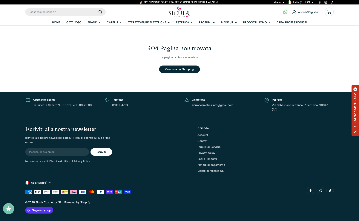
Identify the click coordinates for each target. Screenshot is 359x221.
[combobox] (65, 12)
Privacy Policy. (82, 161)
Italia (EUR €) (301, 2)
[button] (355, 110)
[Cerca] (100, 12)
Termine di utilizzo (60, 161)
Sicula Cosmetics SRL (49, 202)
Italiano (276, 2)
